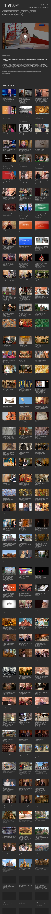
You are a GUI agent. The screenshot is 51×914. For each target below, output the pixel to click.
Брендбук (5, 71)
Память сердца (24, 11)
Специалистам (33, 11)
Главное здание (11, 71)
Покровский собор (44, 4)
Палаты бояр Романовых (33, 7)
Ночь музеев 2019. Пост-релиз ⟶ (42, 77)
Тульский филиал (44, 7)
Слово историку (18, 14)
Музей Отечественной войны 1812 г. (40, 5)
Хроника (6, 55)
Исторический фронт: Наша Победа (10, 11)
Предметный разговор (8, 14)
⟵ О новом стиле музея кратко (8, 77)
